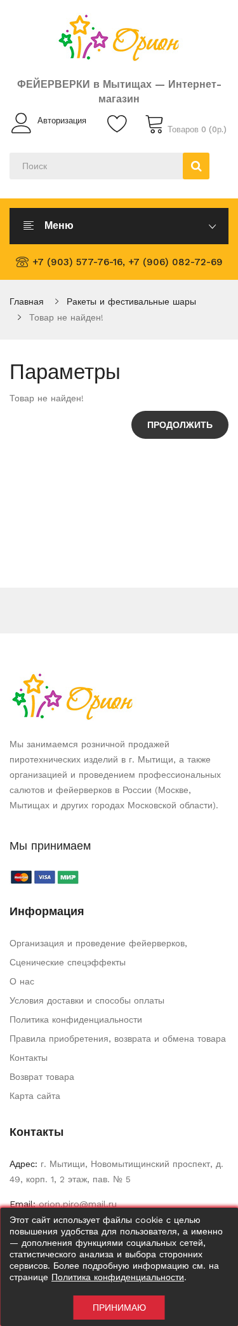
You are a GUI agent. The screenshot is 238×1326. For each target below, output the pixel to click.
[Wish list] (118, 123)
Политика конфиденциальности (76, 1019)
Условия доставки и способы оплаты (87, 1000)
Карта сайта (35, 1096)
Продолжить (180, 425)
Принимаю (119, 1307)
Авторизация (61, 120)
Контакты (29, 1058)
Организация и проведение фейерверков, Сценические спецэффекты (98, 952)
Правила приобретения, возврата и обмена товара (118, 1038)
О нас (22, 981)
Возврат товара (42, 1077)
